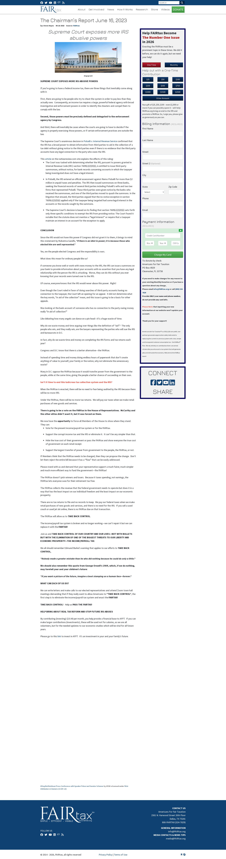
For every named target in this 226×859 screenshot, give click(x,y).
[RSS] (63, 2)
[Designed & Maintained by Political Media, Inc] (181, 854)
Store (154, 9)
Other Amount (162, 98)
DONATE (178, 9)
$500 (163, 85)
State (145, 186)
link (59, 636)
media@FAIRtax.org (176, 838)
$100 (178, 79)
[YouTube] (50, 2)
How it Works (125, 9)
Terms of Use (120, 854)
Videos (165, 9)
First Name (147, 128)
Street (145, 151)
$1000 (148, 92)
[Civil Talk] (59, 2)
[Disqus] (88, 677)
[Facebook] (41, 2)
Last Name (147, 140)
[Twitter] (46, 2)
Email (145, 210)
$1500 (162, 92)
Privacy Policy (105, 854)
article (48, 158)
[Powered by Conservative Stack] (184, 854)
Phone (145, 198)
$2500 (177, 92)
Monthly (174, 65)
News (110, 9)
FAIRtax (51, 9)
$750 (178, 85)
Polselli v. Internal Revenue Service (100, 141)
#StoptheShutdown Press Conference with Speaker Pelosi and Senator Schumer (71, 786)
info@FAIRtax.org (161, 289)
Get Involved (96, 9)
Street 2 (151, 163)
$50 (162, 79)
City (144, 175)
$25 (147, 79)
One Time (151, 65)
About (81, 9)
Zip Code (172, 186)
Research (142, 9)
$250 (148, 85)
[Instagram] (55, 2)
